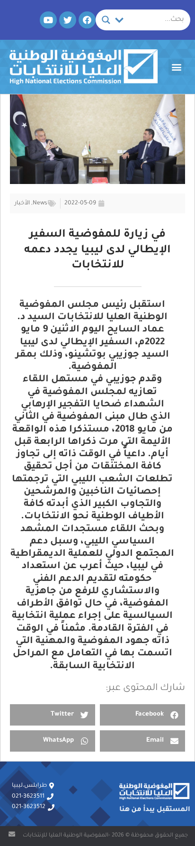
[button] (176, 67)
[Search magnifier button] (106, 20)
